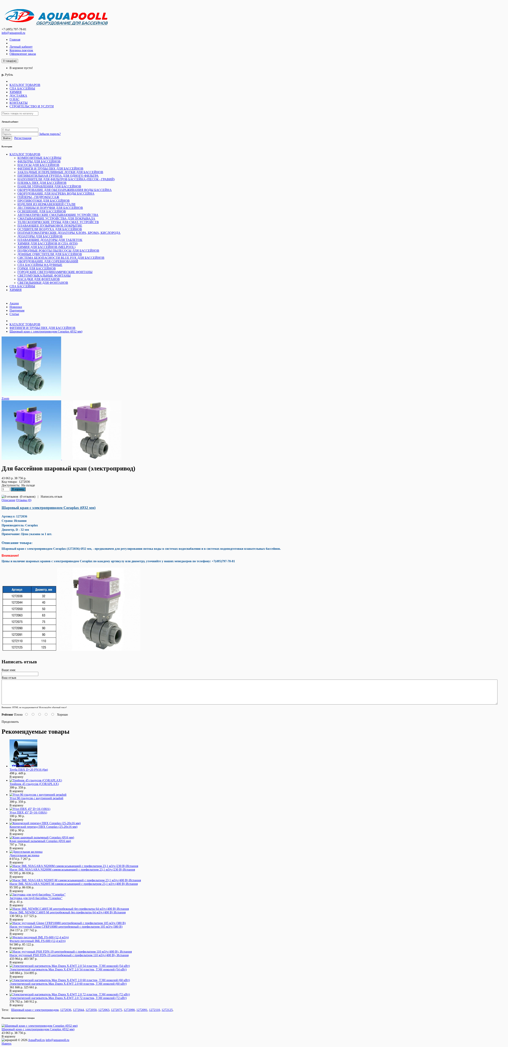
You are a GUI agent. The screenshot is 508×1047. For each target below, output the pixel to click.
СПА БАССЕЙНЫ (22, 88)
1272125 (167, 1010)
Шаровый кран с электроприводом (35, 1010)
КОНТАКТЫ (19, 102)
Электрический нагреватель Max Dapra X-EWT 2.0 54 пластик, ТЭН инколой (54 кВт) (68, 969)
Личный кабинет (21, 46)
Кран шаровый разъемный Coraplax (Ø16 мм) (40, 841)
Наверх (7, 1043)
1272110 (154, 1010)
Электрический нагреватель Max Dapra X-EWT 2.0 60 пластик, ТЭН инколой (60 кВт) (68, 983)
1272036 (65, 1010)
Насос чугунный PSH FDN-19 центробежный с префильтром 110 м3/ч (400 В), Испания (69, 955)
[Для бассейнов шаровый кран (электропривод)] (31, 395)
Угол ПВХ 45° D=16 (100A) (28, 812)
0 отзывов (27, 496)
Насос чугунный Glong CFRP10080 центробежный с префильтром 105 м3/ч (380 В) (66, 926)
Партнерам (17, 310)
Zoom (5, 398)
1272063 (103, 1010)
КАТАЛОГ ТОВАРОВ (25, 85)
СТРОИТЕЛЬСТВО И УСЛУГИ (32, 106)
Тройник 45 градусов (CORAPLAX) (34, 784)
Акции (14, 303)
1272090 (129, 1010)
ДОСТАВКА (18, 95)
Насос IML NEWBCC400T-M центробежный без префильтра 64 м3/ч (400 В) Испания (68, 912)
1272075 (116, 1010)
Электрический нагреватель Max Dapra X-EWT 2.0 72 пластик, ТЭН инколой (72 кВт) (68, 998)
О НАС (14, 99)
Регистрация (22, 138)
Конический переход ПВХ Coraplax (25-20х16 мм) (43, 826)
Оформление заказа (23, 53)
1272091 (141, 1010)
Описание (8, 500)
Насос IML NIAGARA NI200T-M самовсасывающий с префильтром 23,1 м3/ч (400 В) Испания (74, 883)
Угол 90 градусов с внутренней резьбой (36, 798)
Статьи (14, 314)
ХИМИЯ (16, 92)
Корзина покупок (21, 50)
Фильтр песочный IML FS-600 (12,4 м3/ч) (37, 941)
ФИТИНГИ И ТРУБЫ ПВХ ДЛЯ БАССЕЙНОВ (42, 328)
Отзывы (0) (23, 500)
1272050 (91, 1010)
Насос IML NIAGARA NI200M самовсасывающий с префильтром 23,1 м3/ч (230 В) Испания (72, 869)
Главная (15, 39)
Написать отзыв (51, 496)
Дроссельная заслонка (24, 855)
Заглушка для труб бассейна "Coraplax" (36, 898)
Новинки (16, 307)
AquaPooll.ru (36, 1040)
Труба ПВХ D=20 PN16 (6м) (29, 769)
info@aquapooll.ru (13, 32)
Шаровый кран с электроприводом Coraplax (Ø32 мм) (46, 331)
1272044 (78, 1010)
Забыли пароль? (50, 134)
